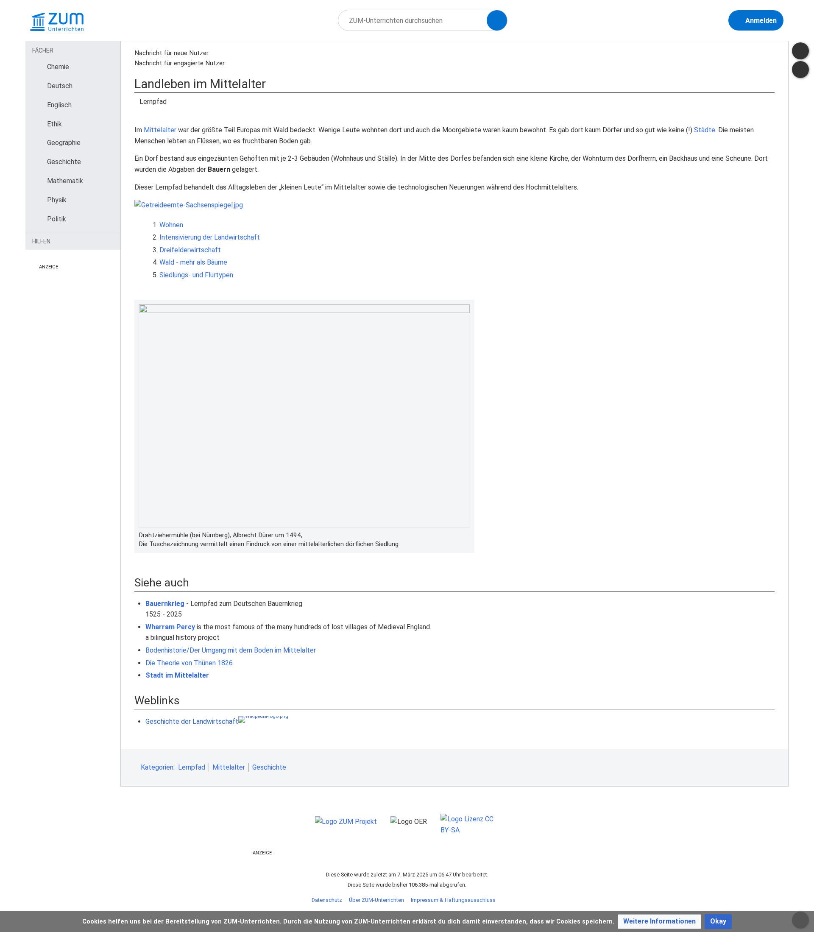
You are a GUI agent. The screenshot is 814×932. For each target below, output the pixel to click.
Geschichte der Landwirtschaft (191, 721)
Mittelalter (160, 130)
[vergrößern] (466, 535)
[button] (659, 921)
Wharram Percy (170, 627)
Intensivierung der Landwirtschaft (209, 237)
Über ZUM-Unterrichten (376, 900)
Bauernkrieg (164, 604)
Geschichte (269, 767)
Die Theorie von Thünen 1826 (189, 663)
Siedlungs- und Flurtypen (196, 275)
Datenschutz (327, 900)
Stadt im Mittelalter (177, 675)
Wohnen (171, 225)
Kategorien (157, 767)
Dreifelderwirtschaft (190, 250)
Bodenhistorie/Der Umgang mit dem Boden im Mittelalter (230, 650)
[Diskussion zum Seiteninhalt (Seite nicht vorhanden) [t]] (800, 50)
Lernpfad (191, 767)
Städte (704, 130)
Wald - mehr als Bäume (193, 262)
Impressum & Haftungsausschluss (453, 900)
